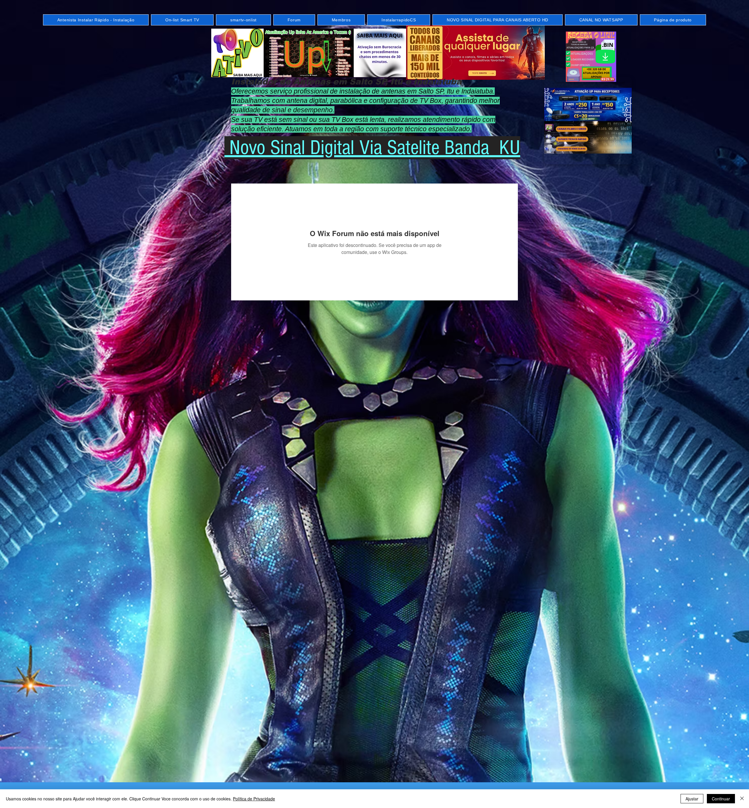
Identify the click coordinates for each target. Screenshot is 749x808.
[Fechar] (741, 798)
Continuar (721, 799)
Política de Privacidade (254, 799)
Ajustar (692, 799)
